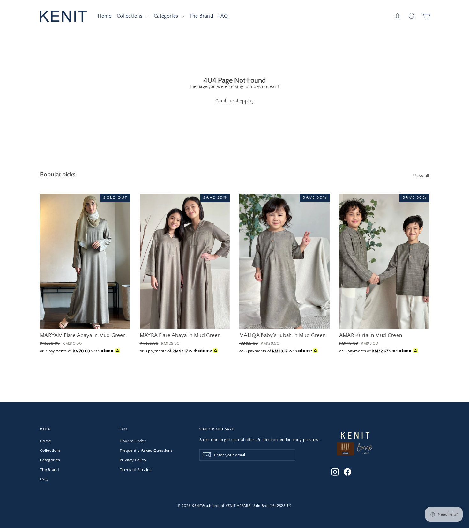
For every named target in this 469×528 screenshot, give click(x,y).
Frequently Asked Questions (146, 450)
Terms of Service (136, 469)
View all (421, 176)
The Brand (201, 16)
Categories (167, 16)
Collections (130, 16)
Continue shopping (234, 101)
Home (104, 16)
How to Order (133, 441)
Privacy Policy (133, 460)
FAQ (223, 16)
